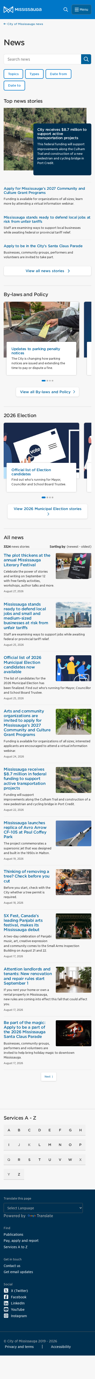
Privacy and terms (19, 1347)
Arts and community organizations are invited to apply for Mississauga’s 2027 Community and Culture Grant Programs (27, 723)
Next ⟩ (49, 1076)
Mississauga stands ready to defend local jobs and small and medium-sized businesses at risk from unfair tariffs (26, 616)
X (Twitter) (19, 1291)
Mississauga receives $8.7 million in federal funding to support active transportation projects (25, 778)
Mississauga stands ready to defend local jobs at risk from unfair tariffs (47, 219)
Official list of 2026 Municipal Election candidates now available (22, 664)
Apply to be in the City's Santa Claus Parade (43, 246)
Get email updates (18, 1272)
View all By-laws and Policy (46, 392)
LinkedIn (18, 1303)
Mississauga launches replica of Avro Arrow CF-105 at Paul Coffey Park (25, 830)
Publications (13, 1234)
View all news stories (46, 271)
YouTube (18, 1309)
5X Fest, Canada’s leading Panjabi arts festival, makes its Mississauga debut (23, 922)
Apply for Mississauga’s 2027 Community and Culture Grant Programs (44, 190)
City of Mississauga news (24, 24)
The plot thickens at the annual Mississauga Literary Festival (27, 560)
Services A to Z (16, 1247)
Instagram (19, 1316)
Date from (58, 74)
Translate (45, 1215)
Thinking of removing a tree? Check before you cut (26, 876)
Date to (14, 85)
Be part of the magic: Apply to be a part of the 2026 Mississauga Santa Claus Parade (25, 1029)
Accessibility (61, 1347)
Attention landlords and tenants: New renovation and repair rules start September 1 (28, 976)
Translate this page (17, 1198)
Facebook (18, 1297)
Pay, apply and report (21, 1240)
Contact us (12, 1266)
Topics (13, 74)
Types (34, 74)
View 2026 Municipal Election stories (48, 509)
